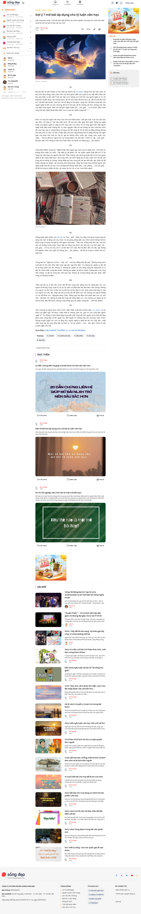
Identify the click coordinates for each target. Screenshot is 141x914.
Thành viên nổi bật (12, 53)
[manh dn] (66, 606)
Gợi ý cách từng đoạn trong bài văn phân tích (84, 831)
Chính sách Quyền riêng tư (125, 894)
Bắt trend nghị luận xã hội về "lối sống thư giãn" (84, 669)
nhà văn (59, 237)
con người (96, 310)
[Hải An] (66, 625)
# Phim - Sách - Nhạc (43, 10)
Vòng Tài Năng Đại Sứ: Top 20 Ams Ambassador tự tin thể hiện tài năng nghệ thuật (84, 595)
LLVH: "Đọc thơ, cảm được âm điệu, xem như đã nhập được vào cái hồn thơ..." (85, 687)
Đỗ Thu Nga (44, 28)
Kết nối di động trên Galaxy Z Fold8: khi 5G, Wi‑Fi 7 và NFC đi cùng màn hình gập (125, 49)
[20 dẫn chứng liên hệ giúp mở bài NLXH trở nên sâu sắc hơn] (70, 392)
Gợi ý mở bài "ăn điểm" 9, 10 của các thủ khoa (65, 330)
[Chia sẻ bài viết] (112, 3)
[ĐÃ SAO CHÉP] (94, 29)
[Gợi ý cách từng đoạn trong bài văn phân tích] (48, 836)
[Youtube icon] (132, 876)
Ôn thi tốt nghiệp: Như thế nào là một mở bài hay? (58, 492)
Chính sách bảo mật (20, 98)
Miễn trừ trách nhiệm (16, 96)
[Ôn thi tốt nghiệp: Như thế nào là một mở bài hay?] (70, 522)
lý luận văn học (64, 336)
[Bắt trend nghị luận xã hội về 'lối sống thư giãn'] (48, 674)
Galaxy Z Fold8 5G (96, 895)
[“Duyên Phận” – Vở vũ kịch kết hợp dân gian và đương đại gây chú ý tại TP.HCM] (48, 619)
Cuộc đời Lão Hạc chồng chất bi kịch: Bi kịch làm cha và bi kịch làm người (85, 759)
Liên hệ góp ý (5, 96)
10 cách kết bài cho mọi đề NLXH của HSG (84, 776)
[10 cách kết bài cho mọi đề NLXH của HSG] (48, 782)
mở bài (51, 336)
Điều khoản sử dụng (7, 98)
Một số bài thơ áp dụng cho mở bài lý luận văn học (59, 428)
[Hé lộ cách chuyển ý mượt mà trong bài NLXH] (48, 710)
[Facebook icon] (116, 876)
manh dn (72, 606)
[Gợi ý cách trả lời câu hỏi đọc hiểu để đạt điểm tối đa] (48, 817)
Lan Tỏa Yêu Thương (69, 896)
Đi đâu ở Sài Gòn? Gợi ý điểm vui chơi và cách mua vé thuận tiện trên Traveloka (126, 64)
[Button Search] (23, 3)
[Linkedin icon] (127, 876)
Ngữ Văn (41, 340)
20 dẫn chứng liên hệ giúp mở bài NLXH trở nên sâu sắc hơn (62, 365)
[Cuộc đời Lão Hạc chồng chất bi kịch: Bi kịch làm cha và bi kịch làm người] (48, 764)
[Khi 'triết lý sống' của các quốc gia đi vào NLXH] (48, 854)
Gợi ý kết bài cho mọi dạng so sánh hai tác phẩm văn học (84, 794)
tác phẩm (79, 92)
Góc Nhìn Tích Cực (69, 907)
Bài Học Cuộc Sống (69, 899)
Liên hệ (118, 902)
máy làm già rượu (96, 890)
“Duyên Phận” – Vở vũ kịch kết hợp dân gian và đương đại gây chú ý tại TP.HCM (83, 614)
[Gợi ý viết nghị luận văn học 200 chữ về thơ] (48, 728)
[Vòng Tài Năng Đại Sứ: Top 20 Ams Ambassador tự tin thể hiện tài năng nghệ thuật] (48, 600)
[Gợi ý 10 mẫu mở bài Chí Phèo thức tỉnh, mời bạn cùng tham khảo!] (48, 656)
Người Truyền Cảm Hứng (71, 893)
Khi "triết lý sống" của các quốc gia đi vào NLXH (84, 849)
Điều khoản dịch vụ (123, 890)
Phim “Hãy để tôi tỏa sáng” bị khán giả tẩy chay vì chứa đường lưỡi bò (84, 633)
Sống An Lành (67, 901)
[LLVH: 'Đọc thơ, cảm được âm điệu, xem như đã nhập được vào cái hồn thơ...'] (48, 692)
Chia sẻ (101, 416)
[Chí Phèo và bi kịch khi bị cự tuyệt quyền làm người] (48, 746)
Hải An (71, 624)
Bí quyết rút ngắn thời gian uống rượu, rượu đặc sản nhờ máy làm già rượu (125, 41)
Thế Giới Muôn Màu (69, 904)
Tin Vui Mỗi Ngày (68, 890)
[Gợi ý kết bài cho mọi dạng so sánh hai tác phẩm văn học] (48, 799)
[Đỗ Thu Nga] (37, 361)
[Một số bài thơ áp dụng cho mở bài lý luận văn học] (70, 456)
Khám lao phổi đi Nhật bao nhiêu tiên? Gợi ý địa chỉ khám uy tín (124, 57)
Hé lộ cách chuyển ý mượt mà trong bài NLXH (83, 705)
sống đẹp (79, 336)
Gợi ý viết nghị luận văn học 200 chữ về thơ (85, 723)
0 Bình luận (73, 416)
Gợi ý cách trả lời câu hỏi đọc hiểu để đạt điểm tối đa (83, 812)
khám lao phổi (95, 899)
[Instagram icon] (122, 876)
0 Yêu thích (43, 416)
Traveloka (94, 903)
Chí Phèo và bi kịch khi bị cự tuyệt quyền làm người (83, 741)
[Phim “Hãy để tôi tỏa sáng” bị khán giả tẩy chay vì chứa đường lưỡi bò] (48, 638)
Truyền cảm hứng (119, 79)
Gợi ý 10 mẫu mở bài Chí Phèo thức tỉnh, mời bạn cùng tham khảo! (85, 651)
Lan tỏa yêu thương (120, 83)
